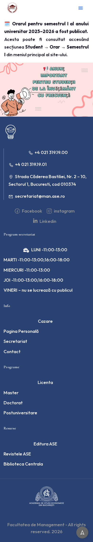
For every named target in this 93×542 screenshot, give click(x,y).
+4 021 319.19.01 (31, 164)
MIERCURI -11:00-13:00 (27, 270)
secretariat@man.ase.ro (40, 196)
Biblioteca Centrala (23, 464)
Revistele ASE (17, 454)
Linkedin (47, 221)
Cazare (45, 321)
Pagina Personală (21, 331)
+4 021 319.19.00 (51, 152)
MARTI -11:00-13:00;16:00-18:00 (37, 260)
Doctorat (13, 402)
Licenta (45, 382)
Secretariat (15, 341)
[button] (80, 7)
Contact (12, 351)
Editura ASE (45, 444)
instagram (64, 211)
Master (11, 392)
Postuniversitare (20, 413)
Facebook (31, 211)
